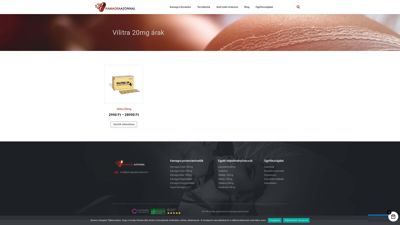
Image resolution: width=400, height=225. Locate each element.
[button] (298, 7)
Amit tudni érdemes (227, 7)
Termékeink (203, 7)
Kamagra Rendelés (180, 7)
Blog (246, 7)
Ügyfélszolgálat (264, 7)
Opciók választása (123, 124)
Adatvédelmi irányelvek (296, 220)
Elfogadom (274, 220)
